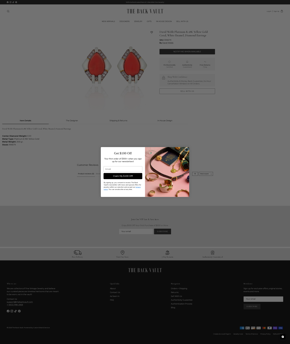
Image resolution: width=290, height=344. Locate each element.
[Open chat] (282, 336)
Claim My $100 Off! (123, 176)
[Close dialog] (186, 149)
